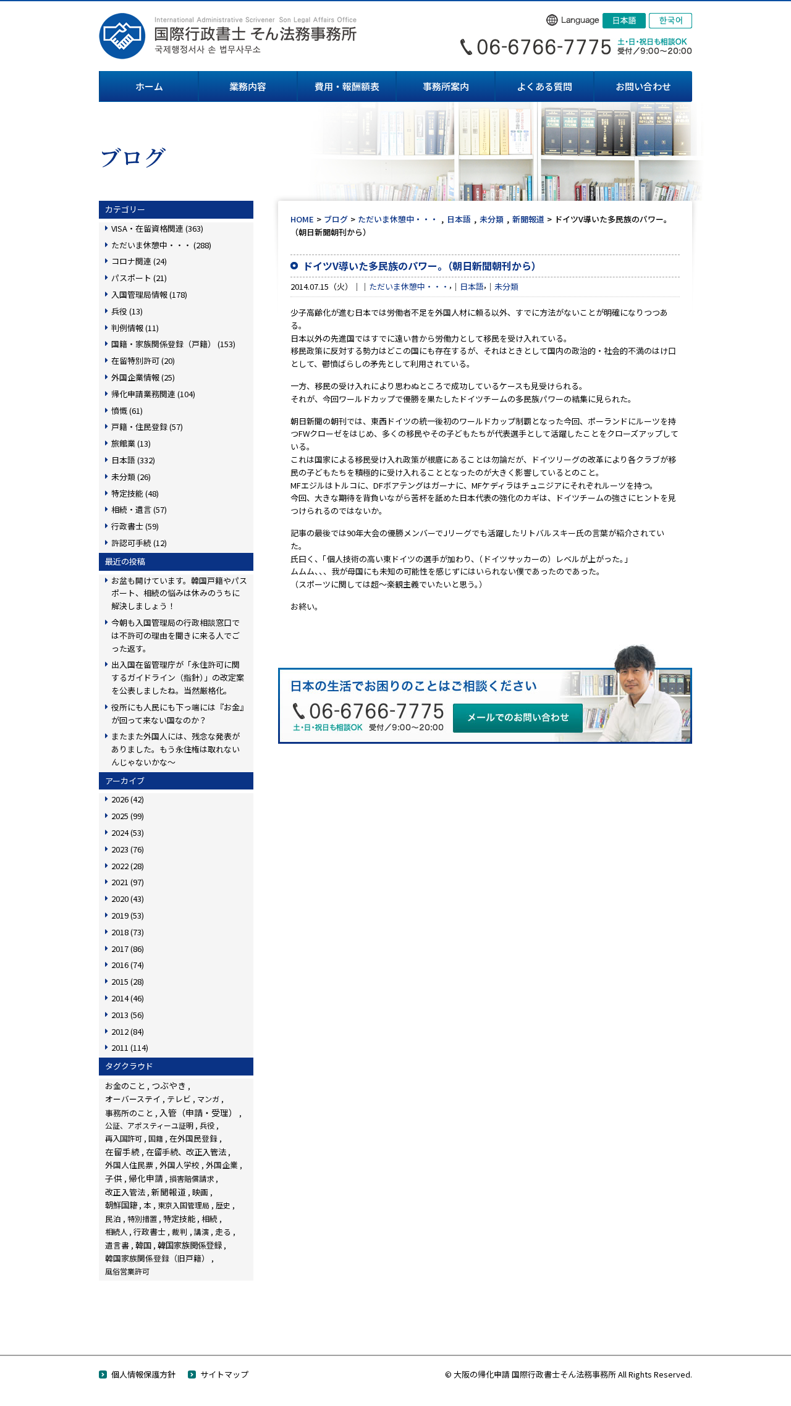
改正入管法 (125, 1192)
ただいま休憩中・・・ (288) (161, 245)
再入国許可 (123, 1138)
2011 (129, 1047)
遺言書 (117, 1245)
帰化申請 (146, 1178)
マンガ (208, 1098)
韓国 (143, 1245)
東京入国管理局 (183, 1205)
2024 (127, 832)
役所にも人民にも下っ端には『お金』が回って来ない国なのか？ (177, 713)
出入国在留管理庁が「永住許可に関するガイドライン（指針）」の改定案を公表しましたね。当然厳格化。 (177, 677)
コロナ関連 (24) (139, 261)
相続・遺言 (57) (139, 509)
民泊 (113, 1218)
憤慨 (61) (127, 410)
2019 (127, 915)
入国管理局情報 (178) (149, 294)
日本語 (459, 219)
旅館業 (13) (131, 443)
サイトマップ (224, 1374)
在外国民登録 (193, 1138)
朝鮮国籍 (121, 1205)
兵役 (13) (127, 311)
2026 (127, 799)
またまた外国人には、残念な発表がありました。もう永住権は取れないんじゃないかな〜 (175, 749)
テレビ (179, 1099)
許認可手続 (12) (139, 543)
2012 (127, 1031)
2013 (127, 1015)
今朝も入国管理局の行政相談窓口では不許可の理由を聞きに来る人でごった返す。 (175, 635)
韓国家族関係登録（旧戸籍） (157, 1258)
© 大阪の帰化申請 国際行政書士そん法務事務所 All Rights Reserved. (568, 1374)
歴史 (223, 1205)
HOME (302, 219)
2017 (127, 948)
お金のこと (125, 1086)
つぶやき (168, 1085)
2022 (127, 866)
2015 (127, 981)
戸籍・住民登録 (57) (147, 426)
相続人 (116, 1231)
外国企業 (222, 1165)
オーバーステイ (133, 1099)
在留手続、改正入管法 (186, 1151)
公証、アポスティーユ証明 (149, 1125)
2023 (127, 849)
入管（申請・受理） (198, 1112)
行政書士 (149, 1231)
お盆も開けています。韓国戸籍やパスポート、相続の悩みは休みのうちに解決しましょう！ (179, 593)
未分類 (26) (131, 476)
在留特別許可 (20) (143, 360)
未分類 (492, 219)
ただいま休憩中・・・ (398, 219)
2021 (127, 882)
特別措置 (142, 1218)
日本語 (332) (133, 460)
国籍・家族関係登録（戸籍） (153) (173, 344)
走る (223, 1231)
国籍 (155, 1138)
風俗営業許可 (127, 1271)
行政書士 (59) (135, 526)
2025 (127, 816)
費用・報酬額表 (347, 86)
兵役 (207, 1125)
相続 (209, 1218)
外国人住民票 (129, 1165)
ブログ (336, 219)
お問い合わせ (643, 86)
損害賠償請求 (191, 1178)
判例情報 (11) (135, 328)
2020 (127, 898)
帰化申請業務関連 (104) (153, 394)
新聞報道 (528, 219)
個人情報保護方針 (143, 1374)
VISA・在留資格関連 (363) (157, 228)
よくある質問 (544, 86)
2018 (127, 932)
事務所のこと (129, 1113)
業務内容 (247, 86)
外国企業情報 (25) (143, 377)
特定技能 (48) (135, 493)
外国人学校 (179, 1165)
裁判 (180, 1231)
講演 (201, 1231)
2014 (127, 998)
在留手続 (122, 1151)
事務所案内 (446, 86)
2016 (127, 964)
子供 (113, 1178)
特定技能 (179, 1218)
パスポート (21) (139, 278)
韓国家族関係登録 (190, 1245)
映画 (200, 1192)
